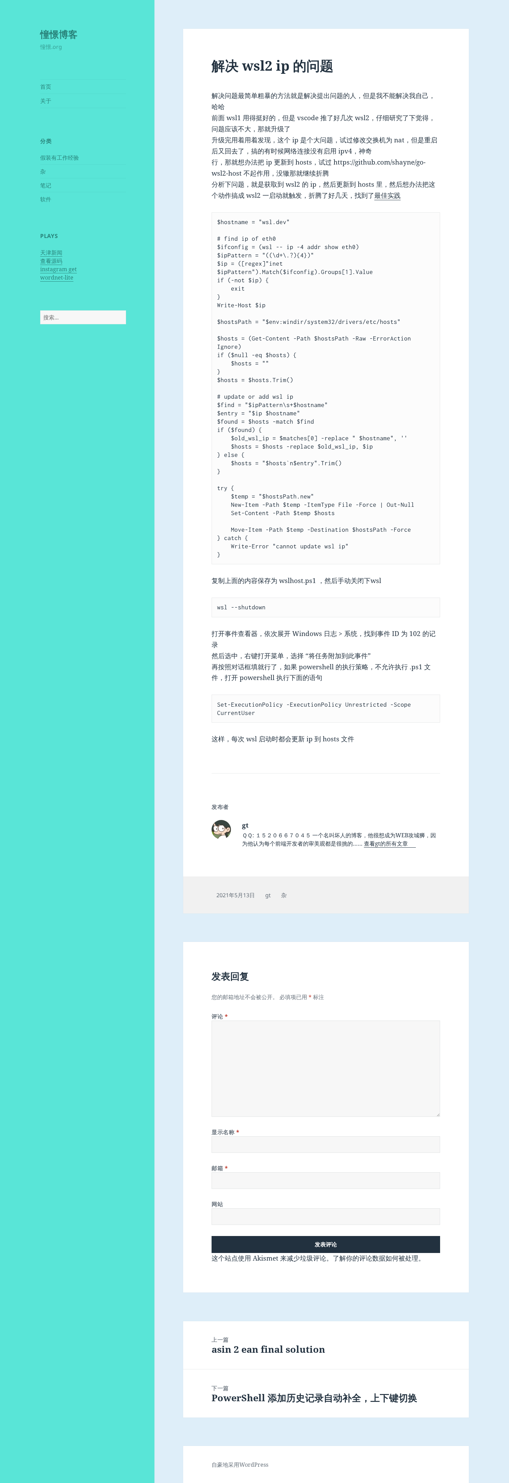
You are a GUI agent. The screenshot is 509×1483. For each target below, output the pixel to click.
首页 (45, 86)
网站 (217, 1204)
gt (268, 895)
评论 (220, 1016)
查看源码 (51, 261)
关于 (45, 101)
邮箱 (220, 1168)
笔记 (45, 185)
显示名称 (226, 1132)
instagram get (58, 269)
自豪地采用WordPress (240, 1464)
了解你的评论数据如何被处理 (375, 1258)
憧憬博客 (59, 34)
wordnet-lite (56, 277)
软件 (45, 199)
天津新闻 (51, 252)
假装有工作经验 (59, 157)
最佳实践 (387, 195)
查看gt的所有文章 (386, 843)
